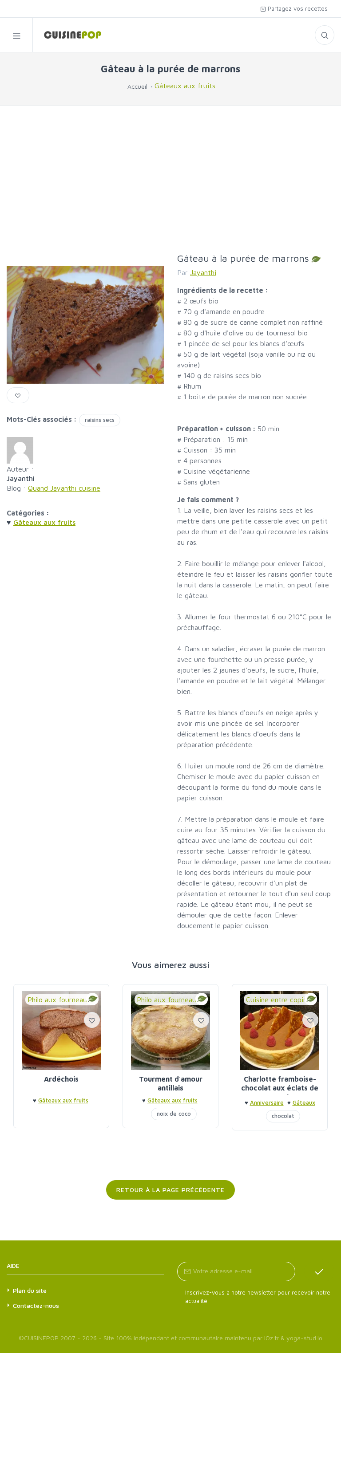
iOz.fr (271, 1338)
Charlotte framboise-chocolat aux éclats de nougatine (279, 1088)
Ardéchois (61, 1079)
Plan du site (30, 1290)
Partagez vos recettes (297, 8)
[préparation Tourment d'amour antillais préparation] (170, 1030)
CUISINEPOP (41, 1338)
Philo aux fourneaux (59, 1000)
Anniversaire (267, 1102)
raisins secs (100, 419)
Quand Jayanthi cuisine (64, 488)
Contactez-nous (36, 1305)
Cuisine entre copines (280, 1000)
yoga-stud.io (304, 1338)
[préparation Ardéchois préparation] (61, 1030)
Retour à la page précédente (170, 1189)
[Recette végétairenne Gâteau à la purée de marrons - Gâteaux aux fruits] (67, 35)
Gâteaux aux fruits (185, 86)
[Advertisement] (170, 179)
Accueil (137, 86)
